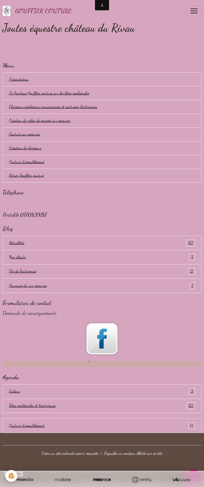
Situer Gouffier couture (26, 175)
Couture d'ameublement (26, 161)
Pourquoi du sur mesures (101, 285)
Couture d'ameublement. (101, 425)
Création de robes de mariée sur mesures (39, 120)
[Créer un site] (23, 479)
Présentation (19, 79)
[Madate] (62, 479)
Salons (101, 391)
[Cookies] (11, 476)
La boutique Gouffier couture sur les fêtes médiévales (49, 93)
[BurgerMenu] (193, 11)
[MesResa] (102, 479)
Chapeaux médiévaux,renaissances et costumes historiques (53, 106)
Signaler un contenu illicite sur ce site (133, 453)
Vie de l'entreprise (101, 271)
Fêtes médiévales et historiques (101, 405)
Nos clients (101, 257)
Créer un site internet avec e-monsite (70, 453)
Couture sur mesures (24, 134)
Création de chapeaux (25, 148)
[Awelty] (141, 479)
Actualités (101, 242)
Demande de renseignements (30, 313)
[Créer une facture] (181, 479)
